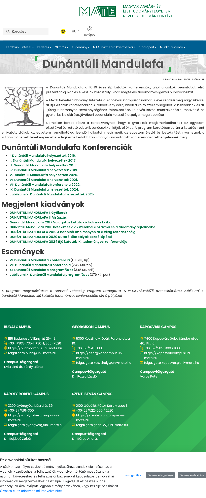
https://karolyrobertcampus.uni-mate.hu (34, 417)
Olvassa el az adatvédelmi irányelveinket (31, 491)
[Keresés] (8, 31)
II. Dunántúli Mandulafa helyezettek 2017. (43, 160)
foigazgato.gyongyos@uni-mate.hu (35, 425)
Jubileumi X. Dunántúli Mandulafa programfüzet (49, 274)
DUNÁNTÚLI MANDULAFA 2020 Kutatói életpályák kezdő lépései (61, 236)
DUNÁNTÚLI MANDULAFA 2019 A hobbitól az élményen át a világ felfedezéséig (72, 232)
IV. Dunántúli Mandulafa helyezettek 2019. (44, 170)
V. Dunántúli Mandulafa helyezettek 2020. (44, 175)
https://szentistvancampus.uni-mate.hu (101, 417)
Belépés (89, 35)
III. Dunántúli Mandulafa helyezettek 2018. (43, 165)
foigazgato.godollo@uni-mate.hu (102, 425)
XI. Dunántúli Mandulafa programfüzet (41, 270)
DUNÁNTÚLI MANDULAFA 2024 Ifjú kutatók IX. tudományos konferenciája (68, 241)
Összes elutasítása (192, 475)
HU (74, 31)
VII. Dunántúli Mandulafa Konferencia (40, 265)
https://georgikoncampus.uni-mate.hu (100, 355)
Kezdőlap (12, 47)
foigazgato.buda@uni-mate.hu (32, 353)
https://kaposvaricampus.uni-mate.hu (168, 355)
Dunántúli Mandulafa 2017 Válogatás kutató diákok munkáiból (61, 222)
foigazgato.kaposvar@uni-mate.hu (171, 362)
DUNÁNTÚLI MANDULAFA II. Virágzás (38, 217)
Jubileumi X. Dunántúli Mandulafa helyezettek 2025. (52, 194)
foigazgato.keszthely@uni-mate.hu (103, 362)
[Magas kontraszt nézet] (63, 31)
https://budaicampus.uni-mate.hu (35, 348)
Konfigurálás (133, 475)
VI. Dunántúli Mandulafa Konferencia (40, 260)
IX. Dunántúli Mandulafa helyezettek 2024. (44, 189)
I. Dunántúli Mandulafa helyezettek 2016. (43, 155)
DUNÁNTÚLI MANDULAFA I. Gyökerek (38, 212)
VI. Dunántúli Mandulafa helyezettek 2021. (44, 179)
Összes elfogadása (160, 475)
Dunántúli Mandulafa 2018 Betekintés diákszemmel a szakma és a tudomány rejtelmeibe (82, 227)
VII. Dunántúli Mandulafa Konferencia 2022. (45, 184)
